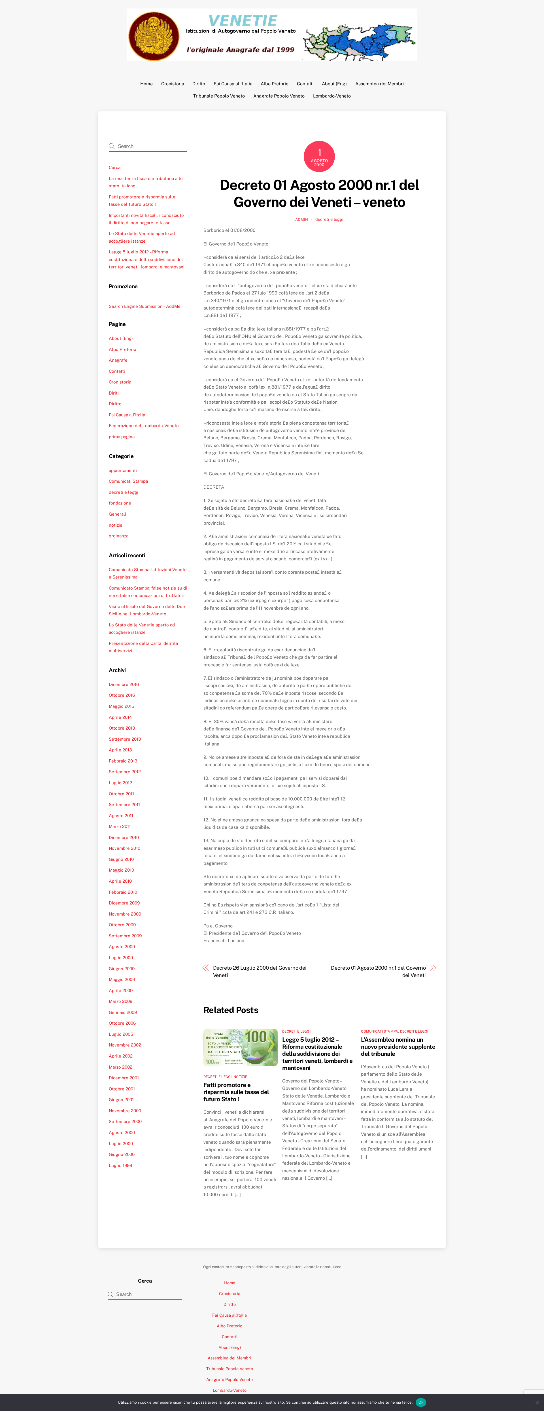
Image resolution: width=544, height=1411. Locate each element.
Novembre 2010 (124, 848)
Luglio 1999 (120, 1165)
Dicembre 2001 (124, 1077)
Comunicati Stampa (379, 1031)
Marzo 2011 (120, 826)
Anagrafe (118, 360)
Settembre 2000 (125, 1121)
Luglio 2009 (121, 957)
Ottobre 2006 (122, 1023)
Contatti (305, 83)
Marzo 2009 (120, 1001)
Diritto (198, 83)
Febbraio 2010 (123, 892)
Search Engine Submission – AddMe (144, 306)
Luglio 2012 (120, 782)
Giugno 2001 (121, 1099)
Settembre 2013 (125, 739)
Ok (421, 1402)
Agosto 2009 (122, 946)
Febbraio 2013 (123, 761)
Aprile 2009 (121, 990)
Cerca (114, 167)
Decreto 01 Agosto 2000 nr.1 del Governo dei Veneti (378, 971)
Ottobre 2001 (122, 1088)
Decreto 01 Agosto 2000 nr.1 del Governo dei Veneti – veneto (319, 193)
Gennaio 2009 (123, 1012)
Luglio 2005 (121, 1034)
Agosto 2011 (121, 815)
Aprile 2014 (120, 717)
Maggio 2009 (122, 979)
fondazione (120, 503)
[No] (537, 1402)
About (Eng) (334, 83)
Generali (117, 514)
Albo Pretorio (274, 83)
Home (146, 83)
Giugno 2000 (122, 1154)
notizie (240, 1077)
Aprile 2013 (120, 749)
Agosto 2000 (122, 1132)
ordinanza (118, 535)
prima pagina (122, 436)
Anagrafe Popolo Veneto (279, 96)
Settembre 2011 (124, 804)
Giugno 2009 (122, 968)
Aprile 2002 (121, 1056)
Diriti (114, 393)
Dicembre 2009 (124, 903)
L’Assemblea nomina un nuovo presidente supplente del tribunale (398, 1046)
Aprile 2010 (120, 881)
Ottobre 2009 (122, 924)
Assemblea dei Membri (379, 83)
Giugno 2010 (121, 859)
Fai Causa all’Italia (233, 83)
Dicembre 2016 (124, 684)
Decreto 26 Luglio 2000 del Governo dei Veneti (260, 971)
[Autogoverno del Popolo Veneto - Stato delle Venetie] (272, 57)
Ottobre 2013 (122, 728)
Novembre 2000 (125, 1110)
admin (301, 219)
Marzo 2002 (120, 1067)
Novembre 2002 (125, 1045)
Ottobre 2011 (121, 793)
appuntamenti (123, 470)
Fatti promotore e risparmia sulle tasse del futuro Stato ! (236, 1092)
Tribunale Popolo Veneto (219, 96)
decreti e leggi (329, 219)
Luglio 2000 (121, 1143)
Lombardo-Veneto (332, 96)
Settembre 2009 (125, 935)
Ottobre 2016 (122, 695)
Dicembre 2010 (124, 837)
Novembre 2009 (125, 914)
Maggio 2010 (121, 870)
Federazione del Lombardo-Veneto (144, 425)
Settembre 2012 (125, 771)
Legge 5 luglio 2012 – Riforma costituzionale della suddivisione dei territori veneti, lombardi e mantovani (317, 1053)
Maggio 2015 (121, 706)
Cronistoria (172, 83)
